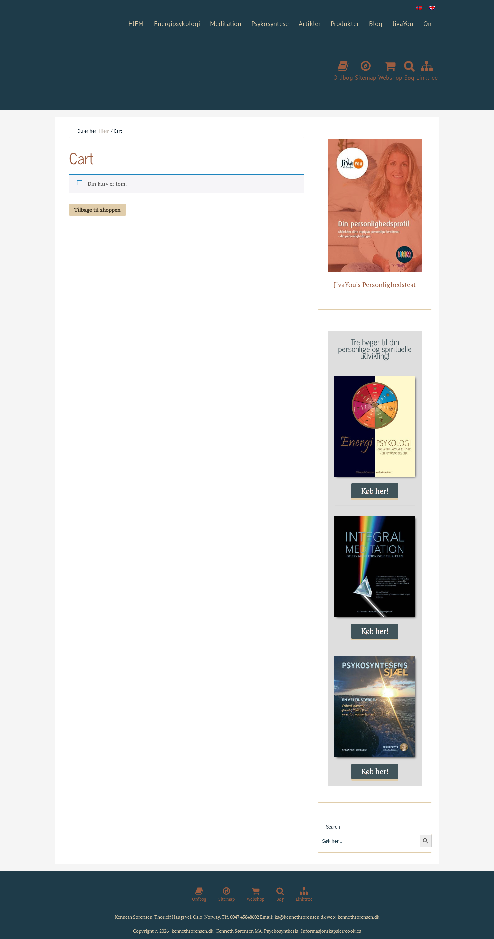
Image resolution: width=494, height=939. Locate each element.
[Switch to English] (432, 7)
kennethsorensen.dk (358, 917)
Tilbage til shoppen (97, 209)
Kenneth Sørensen (156, 68)
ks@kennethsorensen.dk (300, 917)
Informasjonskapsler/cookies (331, 931)
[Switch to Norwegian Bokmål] (419, 7)
